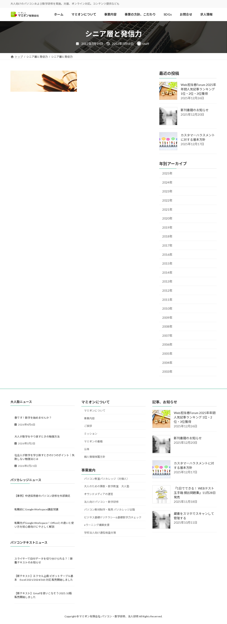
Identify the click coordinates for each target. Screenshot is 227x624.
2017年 (167, 245)
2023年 (167, 191)
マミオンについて (94, 410)
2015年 (167, 263)
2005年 (167, 354)
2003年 (167, 372)
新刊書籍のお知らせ (195, 110)
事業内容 (89, 418)
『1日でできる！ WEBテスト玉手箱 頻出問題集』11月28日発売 (195, 492)
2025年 (167, 173)
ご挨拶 (88, 426)
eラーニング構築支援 (97, 525)
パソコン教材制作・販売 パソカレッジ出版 (109, 509)
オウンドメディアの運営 (98, 494)
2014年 (167, 272)
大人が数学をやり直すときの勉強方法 (37, 436)
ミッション (90, 433)
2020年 (167, 218)
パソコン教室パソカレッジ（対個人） (106, 478)
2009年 (167, 317)
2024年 (167, 182)
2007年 (167, 335)
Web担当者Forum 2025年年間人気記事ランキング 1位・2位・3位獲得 (198, 89)
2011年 (167, 299)
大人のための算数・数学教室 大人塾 (106, 486)
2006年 (167, 345)
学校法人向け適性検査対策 (100, 532)
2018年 (167, 236)
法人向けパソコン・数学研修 (101, 501)
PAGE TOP (217, 601)
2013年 (167, 281)
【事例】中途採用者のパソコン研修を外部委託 (42, 495)
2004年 (167, 362)
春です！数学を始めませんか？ (33, 417)
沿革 (86, 449)
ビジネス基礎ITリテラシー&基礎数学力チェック (112, 517)
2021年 (167, 209)
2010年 (167, 309)
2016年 (167, 254)
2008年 (167, 327)
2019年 (167, 227)
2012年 (167, 290)
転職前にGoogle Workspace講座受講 (36, 509)
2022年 (167, 200)
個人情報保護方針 (94, 456)
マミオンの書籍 (93, 441)
